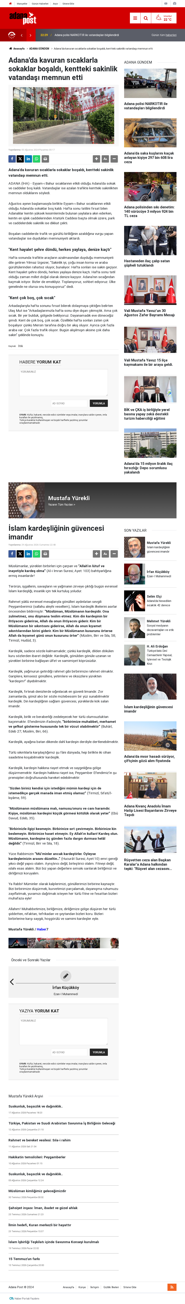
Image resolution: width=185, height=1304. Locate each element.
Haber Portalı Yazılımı (27, 1298)
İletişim (94, 1287)
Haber (41, 929)
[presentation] (21, 35)
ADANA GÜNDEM (39, 48)
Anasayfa (19, 48)
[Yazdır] (45, 158)
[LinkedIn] (28, 158)
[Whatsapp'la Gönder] (36, 158)
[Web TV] (166, 3)
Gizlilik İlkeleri (111, 1287)
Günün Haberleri (40, 3)
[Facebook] (12, 158)
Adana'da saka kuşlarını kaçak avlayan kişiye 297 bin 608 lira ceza (92, 35)
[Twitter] (20, 158)
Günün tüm (164, 35)
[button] (96, 158)
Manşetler (22, 3)
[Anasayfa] (10, 3)
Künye (82, 1287)
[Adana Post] (26, 17)
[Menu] (135, 18)
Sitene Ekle (68, 3)
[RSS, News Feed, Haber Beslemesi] (172, 1287)
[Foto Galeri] (175, 3)
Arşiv (55, 3)
